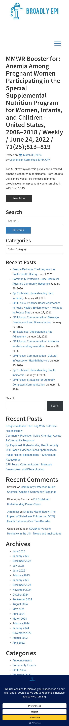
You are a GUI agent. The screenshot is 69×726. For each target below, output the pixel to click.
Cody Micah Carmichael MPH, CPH (29, 159)
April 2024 (19, 613)
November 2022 (22, 633)
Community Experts (24, 665)
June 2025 (19, 570)
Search (10, 398)
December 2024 (22, 585)
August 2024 (20, 604)
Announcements (22, 660)
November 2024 (22, 589)
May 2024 (18, 609)
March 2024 (20, 618)
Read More (19, 198)
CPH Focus (19, 670)
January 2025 (21, 580)
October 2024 (20, 594)
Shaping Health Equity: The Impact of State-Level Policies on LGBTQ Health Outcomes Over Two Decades (31, 516)
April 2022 (19, 642)
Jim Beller (13, 511)
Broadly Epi (27, 30)
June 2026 (19, 551)
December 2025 (22, 561)
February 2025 (21, 575)
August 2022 (20, 637)
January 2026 (21, 556)
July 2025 (18, 565)
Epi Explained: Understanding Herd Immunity (32, 445)
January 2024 (21, 628)
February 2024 (21, 623)
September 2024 (22, 599)
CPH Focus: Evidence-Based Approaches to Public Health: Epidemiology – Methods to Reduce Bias (37, 307)
